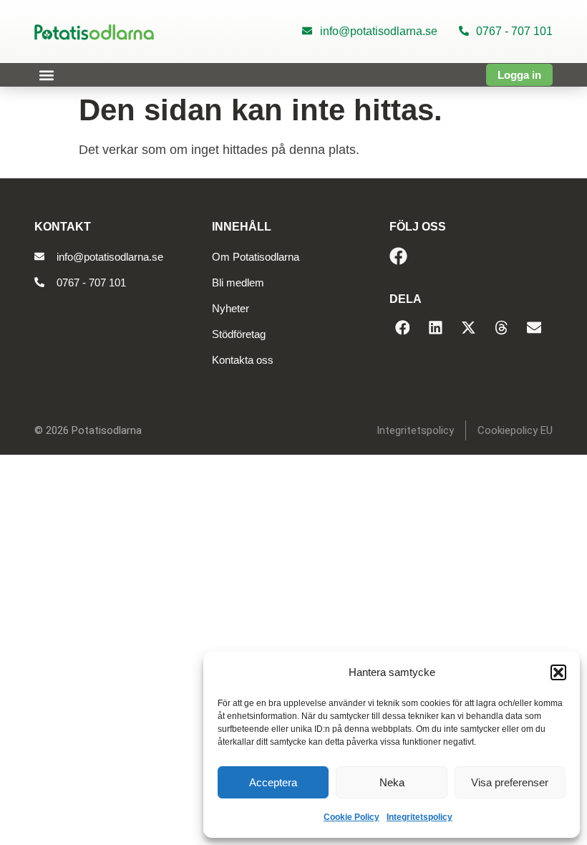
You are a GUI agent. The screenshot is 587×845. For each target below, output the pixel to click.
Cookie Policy (351, 817)
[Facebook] (398, 256)
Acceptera (273, 782)
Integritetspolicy (419, 817)
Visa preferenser (509, 782)
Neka (391, 782)
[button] (558, 672)
